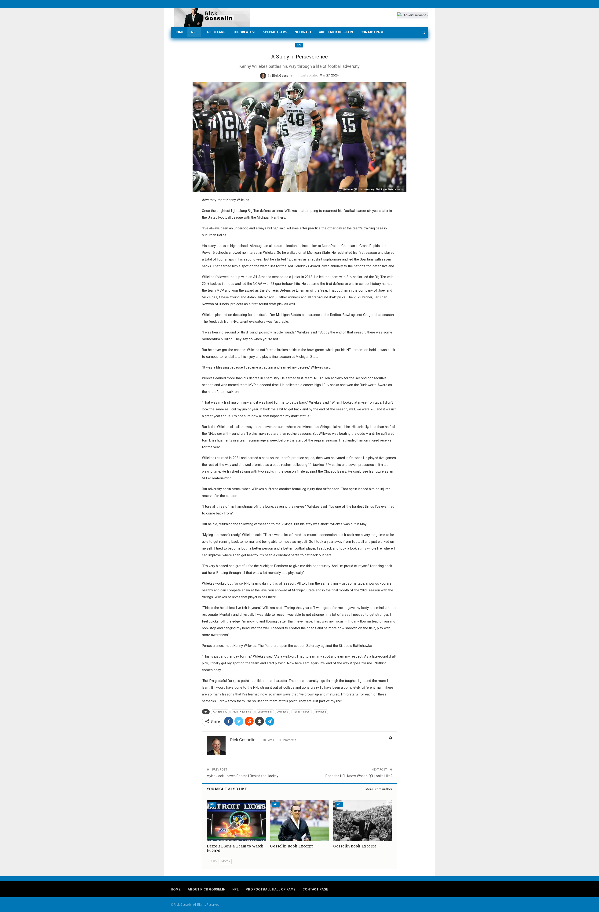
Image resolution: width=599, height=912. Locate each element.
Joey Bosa (282, 711)
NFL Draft (303, 32)
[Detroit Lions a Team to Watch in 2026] (236, 820)
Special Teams (275, 32)
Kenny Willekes (301, 711)
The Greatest (244, 32)
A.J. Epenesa (220, 711)
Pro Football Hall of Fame (271, 889)
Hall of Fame (215, 32)
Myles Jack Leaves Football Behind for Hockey (242, 776)
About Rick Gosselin (336, 32)
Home (179, 32)
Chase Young (265, 711)
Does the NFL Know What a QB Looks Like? (358, 776)
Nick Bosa (320, 711)
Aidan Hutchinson (242, 711)
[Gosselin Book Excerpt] (299, 820)
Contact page (372, 32)
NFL (194, 32)
